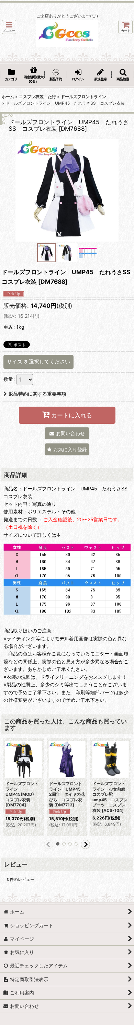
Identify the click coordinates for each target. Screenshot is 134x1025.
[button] (9, 27)
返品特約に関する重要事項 (37, 394)
